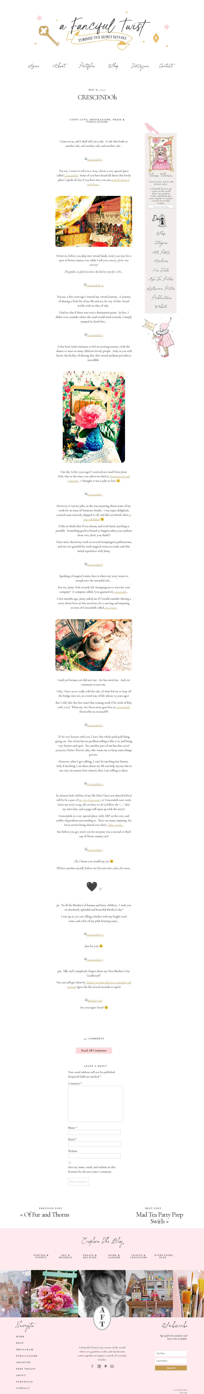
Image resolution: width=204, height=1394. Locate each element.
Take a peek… (116, 825)
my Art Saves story (90, 800)
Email (72, 1139)
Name (72, 1128)
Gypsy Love (79, 119)
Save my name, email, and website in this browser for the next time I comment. (91, 1169)
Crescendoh (71, 175)
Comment (75, 1083)
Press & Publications (105, 120)
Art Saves (110, 607)
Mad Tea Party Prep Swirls (159, 1217)
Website (73, 1151)
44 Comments (94, 1038)
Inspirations (100, 119)
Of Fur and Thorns (46, 1214)
